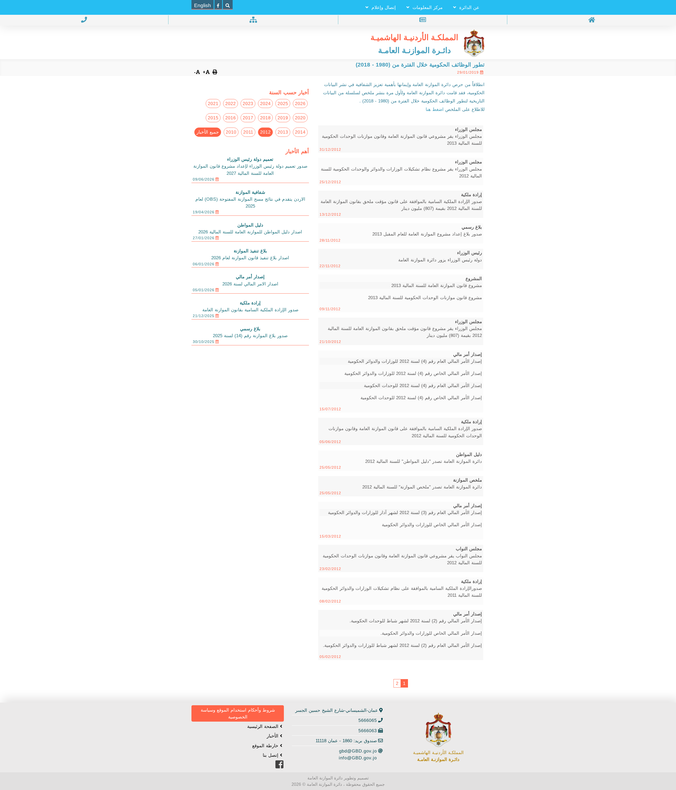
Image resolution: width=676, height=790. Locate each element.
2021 (213, 103)
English (202, 5)
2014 (300, 132)
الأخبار (273, 736)
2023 (248, 103)
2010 (231, 132)
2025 (283, 103)
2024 (265, 103)
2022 (230, 103)
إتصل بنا (271, 755)
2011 (248, 132)
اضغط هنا (435, 109)
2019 (283, 117)
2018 (265, 117)
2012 (265, 132)
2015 (213, 117)
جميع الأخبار (207, 132)
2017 (248, 117)
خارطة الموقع (266, 745)
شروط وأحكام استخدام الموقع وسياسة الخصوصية (238, 713)
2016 (230, 117)
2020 (300, 117)
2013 (283, 132)
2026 (300, 103)
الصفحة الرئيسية (263, 726)
